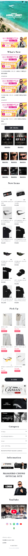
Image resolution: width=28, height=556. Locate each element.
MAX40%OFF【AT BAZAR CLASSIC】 (11, 450)
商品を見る (7, 147)
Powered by (12, 548)
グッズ (2, 441)
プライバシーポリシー (7, 537)
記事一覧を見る (14, 128)
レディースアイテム (5, 446)
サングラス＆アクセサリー (7, 436)
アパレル (3, 431)
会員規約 (4, 542)
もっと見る (14, 379)
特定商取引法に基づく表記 (8, 540)
